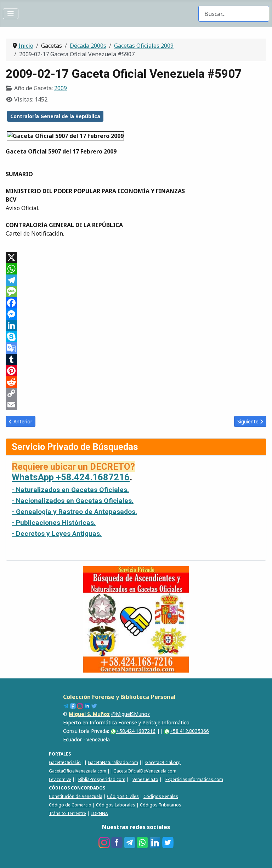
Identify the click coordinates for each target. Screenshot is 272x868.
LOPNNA (99, 813)
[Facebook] (136, 302)
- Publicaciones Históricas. (54, 523)
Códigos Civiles (123, 796)
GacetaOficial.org (163, 762)
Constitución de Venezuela (75, 796)
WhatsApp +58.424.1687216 (71, 477)
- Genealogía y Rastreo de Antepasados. (74, 512)
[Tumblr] (136, 359)
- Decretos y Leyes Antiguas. (57, 534)
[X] (136, 257)
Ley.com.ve (60, 779)
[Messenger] (136, 314)
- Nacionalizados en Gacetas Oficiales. (73, 501)
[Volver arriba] (259, 854)
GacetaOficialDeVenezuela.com (144, 771)
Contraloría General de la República (55, 116)
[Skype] (136, 336)
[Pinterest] (136, 370)
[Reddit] (136, 382)
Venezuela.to (145, 779)
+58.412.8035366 (189, 731)
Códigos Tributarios (160, 805)
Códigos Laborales (115, 805)
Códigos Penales (160, 796)
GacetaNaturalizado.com (113, 762)
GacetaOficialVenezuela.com (77, 771)
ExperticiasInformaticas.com (194, 779)
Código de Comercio (70, 805)
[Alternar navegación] (10, 13)
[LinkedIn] (136, 325)
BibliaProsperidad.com (101, 779)
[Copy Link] (136, 393)
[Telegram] (136, 280)
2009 (60, 88)
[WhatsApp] (136, 268)
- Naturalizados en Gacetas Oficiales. (70, 490)
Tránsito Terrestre (67, 813)
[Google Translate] (136, 348)
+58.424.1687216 (135, 731)
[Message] (136, 291)
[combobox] (233, 14)
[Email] (136, 404)
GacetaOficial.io (65, 762)
